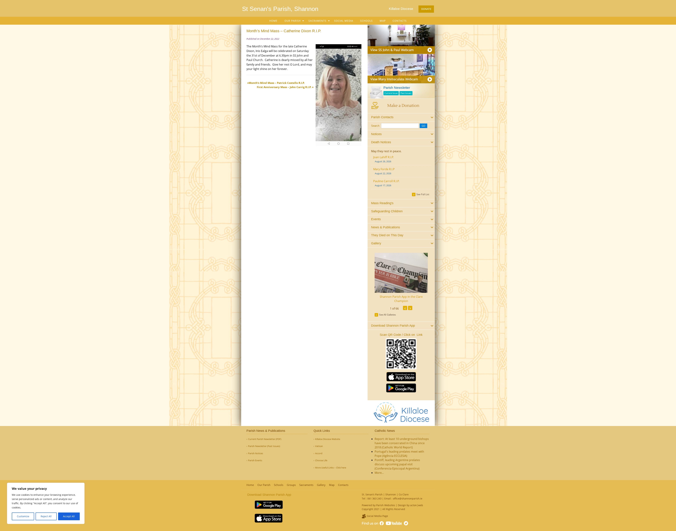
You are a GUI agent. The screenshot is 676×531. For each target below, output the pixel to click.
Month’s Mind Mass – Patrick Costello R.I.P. (277, 83)
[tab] (401, 117)
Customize (23, 516)
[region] (45, 503)
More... (379, 473)
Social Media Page (377, 516)
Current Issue (391, 93)
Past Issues (405, 93)
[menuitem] (273, 21)
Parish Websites (385, 505)
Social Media (343, 20)
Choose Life (321, 460)
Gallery (321, 485)
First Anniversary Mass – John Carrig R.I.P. (284, 87)
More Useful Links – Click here (330, 468)
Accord (318, 453)
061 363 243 (374, 498)
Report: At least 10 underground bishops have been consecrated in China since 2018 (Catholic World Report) (402, 443)
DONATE (426, 9)
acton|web (416, 505)
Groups (291, 485)
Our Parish (292, 20)
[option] (401, 278)
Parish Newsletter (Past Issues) (264, 446)
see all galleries (387, 314)
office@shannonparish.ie (407, 498)
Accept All (69, 516)
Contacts (400, 20)
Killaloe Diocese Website (327, 439)
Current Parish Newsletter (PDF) (264, 439)
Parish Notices (255, 453)
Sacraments (317, 20)
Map (383, 20)
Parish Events (255, 460)
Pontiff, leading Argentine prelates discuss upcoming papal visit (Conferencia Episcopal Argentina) (397, 464)
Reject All (46, 516)
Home (273, 20)
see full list (422, 194)
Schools (366, 20)
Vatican (319, 446)
